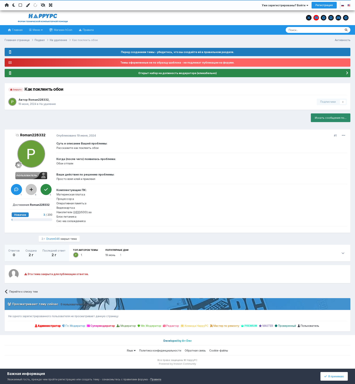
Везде (333, 29)
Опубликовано (76, 135)
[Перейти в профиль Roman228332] (12, 102)
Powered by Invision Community (177, 363)
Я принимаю (335, 376)
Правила (88, 29)
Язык (130, 350)
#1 (335, 135)
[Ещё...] (343, 135)
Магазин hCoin (62, 29)
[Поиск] (346, 30)
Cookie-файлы (218, 350)
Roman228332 (38, 99)
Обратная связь (195, 350)
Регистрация (324, 5)
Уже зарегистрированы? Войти (284, 5)
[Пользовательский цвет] (28, 5)
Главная (17, 29)
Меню (36, 29)
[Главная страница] (7, 5)
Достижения (31, 204)
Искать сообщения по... (330, 118)
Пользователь (309, 325)
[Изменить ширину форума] (51, 5)
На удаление (47, 104)
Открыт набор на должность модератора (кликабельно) (177, 73)
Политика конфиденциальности (160, 350)
